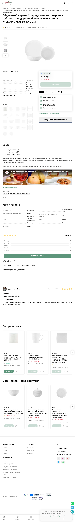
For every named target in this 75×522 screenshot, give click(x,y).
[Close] (70, 511)
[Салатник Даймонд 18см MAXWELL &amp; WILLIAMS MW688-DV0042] (5, 127)
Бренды (5, 451)
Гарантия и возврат (10, 470)
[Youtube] (68, 458)
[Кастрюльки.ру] (8, 2)
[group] (39, 51)
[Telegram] (58, 462)
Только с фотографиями (27, 265)
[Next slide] (5, 55)
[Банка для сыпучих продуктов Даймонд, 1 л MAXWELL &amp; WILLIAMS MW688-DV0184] (5, 109)
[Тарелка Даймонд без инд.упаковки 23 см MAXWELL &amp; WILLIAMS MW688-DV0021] (5, 133)
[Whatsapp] (63, 462)
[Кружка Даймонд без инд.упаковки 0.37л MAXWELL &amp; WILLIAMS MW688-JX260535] (23, 115)
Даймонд (6, 193)
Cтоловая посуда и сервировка (20, 193)
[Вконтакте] (58, 458)
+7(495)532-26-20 (63, 448)
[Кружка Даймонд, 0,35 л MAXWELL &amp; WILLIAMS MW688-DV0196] (11, 109)
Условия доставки (9, 464)
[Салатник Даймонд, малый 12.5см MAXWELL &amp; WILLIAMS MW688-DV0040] (11, 127)
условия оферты (62, 519)
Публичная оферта (9, 478)
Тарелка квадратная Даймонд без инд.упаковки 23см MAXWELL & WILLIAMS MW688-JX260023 (59, 358)
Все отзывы (7, 265)
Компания (30, 444)
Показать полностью (10, 188)
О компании (31, 448)
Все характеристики (9, 95)
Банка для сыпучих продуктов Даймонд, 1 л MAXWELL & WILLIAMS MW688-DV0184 (12, 358)
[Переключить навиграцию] (2, 2)
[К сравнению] (19, 371)
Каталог (5, 448)
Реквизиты (30, 451)
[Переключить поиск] (68, 2)
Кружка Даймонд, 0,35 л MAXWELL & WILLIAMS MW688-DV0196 (36, 357)
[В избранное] (15, 371)
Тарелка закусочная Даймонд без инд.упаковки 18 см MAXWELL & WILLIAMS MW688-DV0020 (59, 413)
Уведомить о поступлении (55, 120)
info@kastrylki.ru (62, 451)
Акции (5, 453)
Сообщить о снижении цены (49, 113)
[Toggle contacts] (64, 2)
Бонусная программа (10, 467)
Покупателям (7, 457)
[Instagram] (63, 458)
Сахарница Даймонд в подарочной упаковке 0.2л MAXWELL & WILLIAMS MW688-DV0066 (37, 412)
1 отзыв (8, 27)
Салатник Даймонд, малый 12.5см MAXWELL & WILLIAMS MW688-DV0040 (13, 411)
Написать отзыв (37, 256)
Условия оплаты (8, 461)
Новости (30, 453)
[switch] (17, 265)
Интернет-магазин (9, 444)
